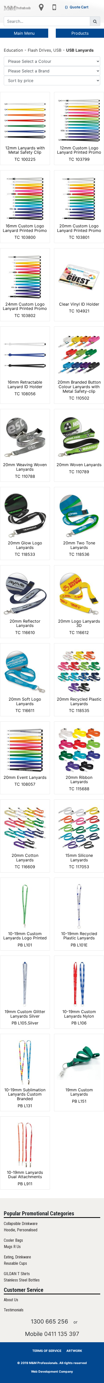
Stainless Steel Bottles (22, 1280)
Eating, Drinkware (17, 1257)
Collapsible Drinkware (21, 1223)
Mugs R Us (12, 1246)
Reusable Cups (15, 1263)
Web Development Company (52, 1371)
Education (13, 49)
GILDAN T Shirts (17, 1273)
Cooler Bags (13, 1240)
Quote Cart (79, 7)
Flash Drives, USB (44, 49)
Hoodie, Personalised (20, 1230)
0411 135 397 (61, 1333)
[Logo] (17, 7)
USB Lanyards (80, 49)
